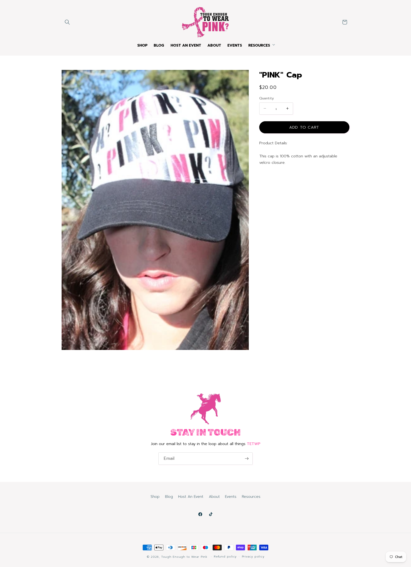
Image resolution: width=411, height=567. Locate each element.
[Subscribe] (246, 458)
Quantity (266, 98)
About (214, 496)
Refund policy (225, 556)
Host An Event (190, 496)
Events (230, 496)
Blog (169, 496)
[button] (67, 22)
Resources (251, 496)
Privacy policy (253, 556)
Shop (155, 496)
